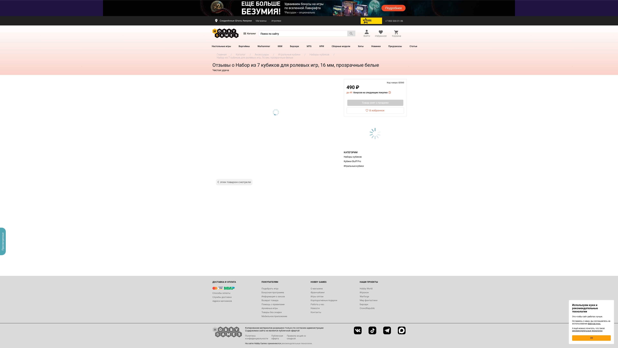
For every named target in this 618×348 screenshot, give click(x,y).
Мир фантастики (368, 300)
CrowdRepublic (367, 308)
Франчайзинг (318, 292)
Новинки (376, 46)
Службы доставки (222, 297)
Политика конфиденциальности (256, 337)
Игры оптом (317, 296)
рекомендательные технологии (296, 343)
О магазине (317, 288)
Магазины (261, 20)
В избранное (376, 110)
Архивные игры (270, 308)
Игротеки (276, 20)
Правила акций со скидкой (296, 337)
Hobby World (366, 288)
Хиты (361, 46)
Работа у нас (317, 304)
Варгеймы (244, 46)
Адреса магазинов (222, 301)
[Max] (402, 330)
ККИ (280, 46)
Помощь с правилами (273, 304)
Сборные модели (341, 46)
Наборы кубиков (353, 156)
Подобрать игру (270, 288)
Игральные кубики (354, 166)
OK (591, 338)
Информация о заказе (273, 296)
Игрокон (364, 292)
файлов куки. (594, 323)
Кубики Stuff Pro (352, 161)
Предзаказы (395, 46)
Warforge (364, 296)
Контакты (316, 312)
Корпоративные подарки (324, 300)
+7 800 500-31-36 (394, 21)
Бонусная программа (273, 292)
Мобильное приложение (274, 316)
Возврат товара (270, 300)
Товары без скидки (272, 312)
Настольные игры (221, 46)
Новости (315, 308)
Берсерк (294, 46)
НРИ (321, 46)
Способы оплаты (221, 293)
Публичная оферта (277, 337)
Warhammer (264, 46)
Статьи (413, 46)
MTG (309, 46)
